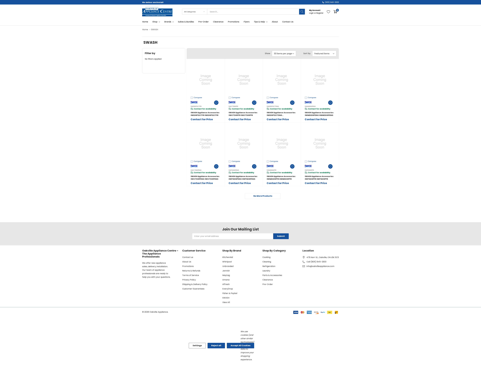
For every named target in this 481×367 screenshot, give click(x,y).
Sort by (307, 53)
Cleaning (266, 261)
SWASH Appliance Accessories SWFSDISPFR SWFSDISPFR (319, 177)
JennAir (226, 270)
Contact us (187, 257)
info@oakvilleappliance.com (320, 266)
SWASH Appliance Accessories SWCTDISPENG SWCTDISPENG (205, 177)
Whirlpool (227, 261)
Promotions (188, 266)
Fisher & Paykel (229, 293)
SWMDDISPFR (271, 170)
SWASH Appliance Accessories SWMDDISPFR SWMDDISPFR (281, 177)
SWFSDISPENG (234, 170)
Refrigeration (268, 266)
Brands (167, 22)
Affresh (226, 284)
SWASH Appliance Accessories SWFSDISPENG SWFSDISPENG (243, 177)
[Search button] (302, 12)
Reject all (216, 345)
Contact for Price (202, 119)
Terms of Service (190, 275)
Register (319, 13)
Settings (197, 345)
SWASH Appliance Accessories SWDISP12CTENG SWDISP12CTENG (281, 114)
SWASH (225, 297)
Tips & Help (259, 22)
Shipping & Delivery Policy (194, 284)
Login (311, 13)
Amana (225, 279)
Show (267, 53)
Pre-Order (267, 284)
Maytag (226, 275)
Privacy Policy (189, 279)
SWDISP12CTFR (196, 106)
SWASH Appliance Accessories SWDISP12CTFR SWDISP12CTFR (205, 113)
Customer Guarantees (193, 288)
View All (226, 302)
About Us (186, 261)
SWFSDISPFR (309, 170)
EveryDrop (227, 288)
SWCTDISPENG (196, 170)
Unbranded (227, 266)
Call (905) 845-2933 (316, 261)
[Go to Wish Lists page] (328, 11)
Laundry (266, 270)
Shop (154, 22)
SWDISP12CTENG (273, 106)
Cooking (266, 257)
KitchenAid (227, 257)
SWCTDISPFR (233, 106)
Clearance (267, 279)
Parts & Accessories (272, 275)
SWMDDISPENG (310, 106)
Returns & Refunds (191, 270)
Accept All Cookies (240, 345)
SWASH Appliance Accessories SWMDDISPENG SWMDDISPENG (319, 113)
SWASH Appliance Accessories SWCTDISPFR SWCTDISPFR (243, 113)
